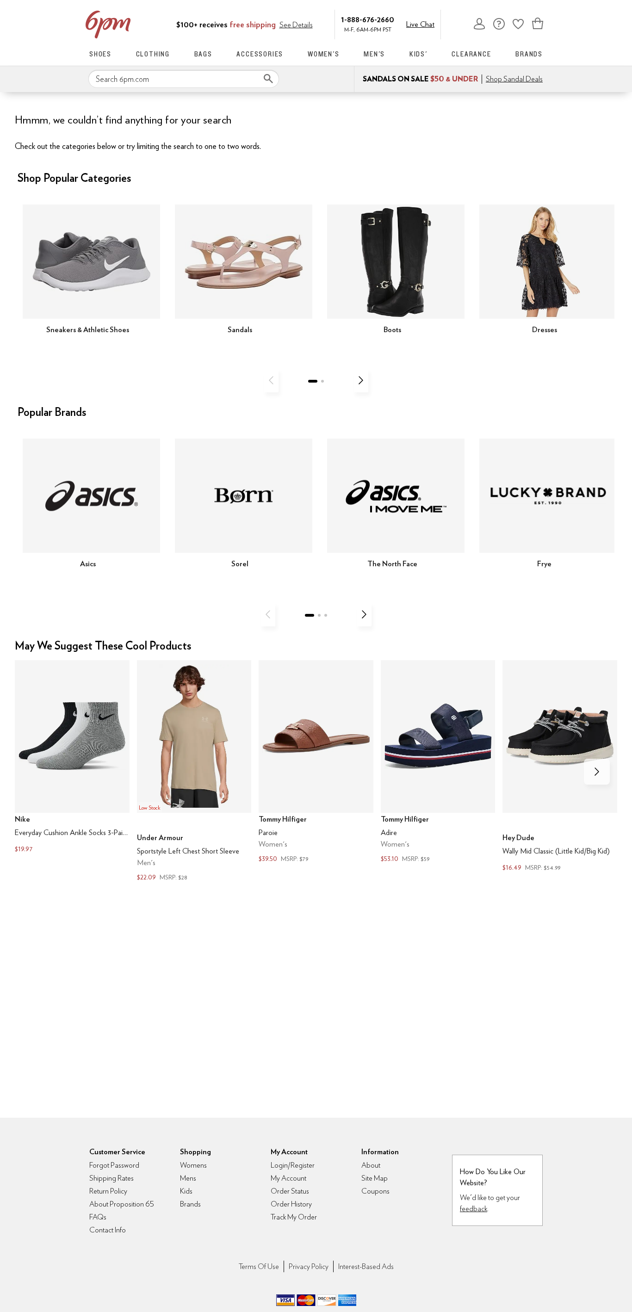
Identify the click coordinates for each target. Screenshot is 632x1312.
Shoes (100, 54)
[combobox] (183, 79)
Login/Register (293, 1165)
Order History (291, 1204)
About (370, 1165)
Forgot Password (114, 1165)
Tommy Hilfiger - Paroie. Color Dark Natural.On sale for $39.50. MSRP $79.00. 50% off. (316, 762)
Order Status (290, 1191)
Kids (186, 1191)
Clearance (471, 54)
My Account (479, 23)
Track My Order (294, 1217)
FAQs (97, 1217)
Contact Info (107, 1229)
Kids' (418, 54)
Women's (324, 54)
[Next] (360, 380)
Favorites (518, 23)
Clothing (153, 54)
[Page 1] (312, 381)
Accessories (259, 54)
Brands (529, 54)
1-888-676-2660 (367, 19)
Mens (188, 1178)
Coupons (375, 1191)
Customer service (498, 23)
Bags (203, 54)
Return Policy (108, 1191)
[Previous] (271, 380)
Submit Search (268, 79)
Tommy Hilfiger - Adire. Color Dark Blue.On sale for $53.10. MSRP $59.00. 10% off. (438, 762)
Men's (374, 54)
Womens (193, 1165)
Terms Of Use (259, 1266)
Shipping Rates (111, 1178)
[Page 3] (325, 615)
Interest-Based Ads (366, 1266)
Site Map (374, 1178)
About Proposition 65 (121, 1204)
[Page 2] (322, 381)
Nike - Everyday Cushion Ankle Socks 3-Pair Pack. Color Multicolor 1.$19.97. (72, 757)
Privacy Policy (308, 1266)
